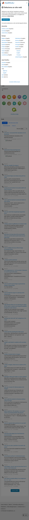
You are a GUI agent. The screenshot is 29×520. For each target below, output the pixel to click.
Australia (4, 62)
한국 (3, 77)
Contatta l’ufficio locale (14, 81)
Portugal (17, 44)
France (3, 48)
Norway (17, 40)
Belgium (3, 38)
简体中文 (5, 70)
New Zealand (5, 66)
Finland (3, 46)
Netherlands (18, 38)
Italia (3, 52)
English (18, 52)
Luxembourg (5, 54)
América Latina (5, 28)
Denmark (4, 40)
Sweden (17, 46)
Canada (3, 30)
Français (19, 54)
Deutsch (18, 50)
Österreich (17, 42)
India (3, 64)
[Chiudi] (27, 3)
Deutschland (4, 42)
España (3, 44)
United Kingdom (19, 57)
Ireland (3, 50)
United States (5, 32)
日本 (3, 74)
